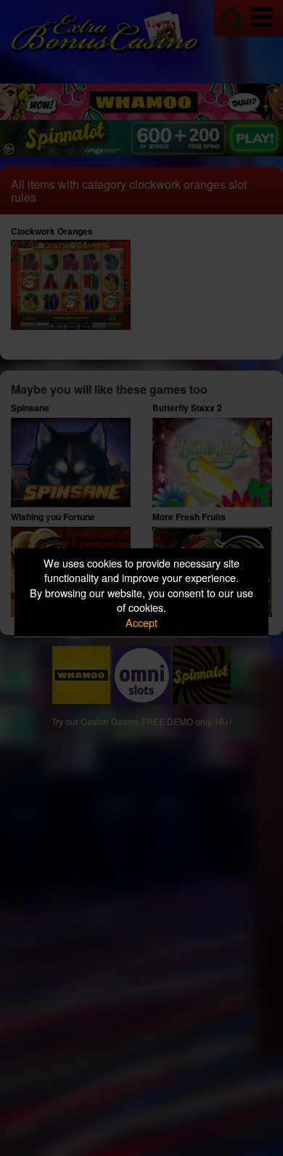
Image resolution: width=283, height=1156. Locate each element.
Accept (141, 621)
